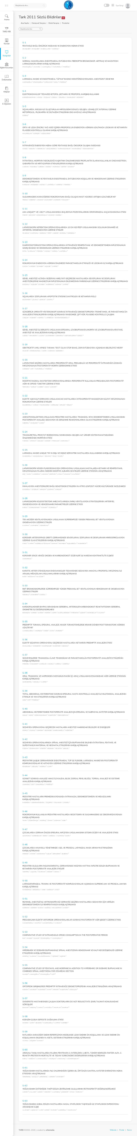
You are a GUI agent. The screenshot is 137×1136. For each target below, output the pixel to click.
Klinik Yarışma (54, 23)
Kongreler (7, 56)
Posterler (65, 23)
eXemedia (50, 1130)
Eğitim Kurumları (6, 68)
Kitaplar (7, 92)
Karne (129, 1130)
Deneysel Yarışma (39, 23)
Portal (121, 1130)
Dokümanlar (7, 80)
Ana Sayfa (25, 23)
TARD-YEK (7, 31)
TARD (21, 1130)
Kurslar (7, 43)
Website (113, 1130)
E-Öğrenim (6, 104)
